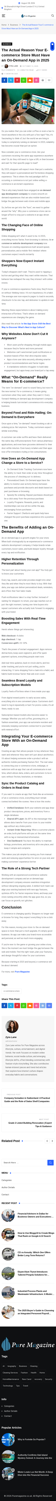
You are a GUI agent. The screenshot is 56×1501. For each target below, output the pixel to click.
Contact (5, 1194)
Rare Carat (26, 1379)
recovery (38, 1379)
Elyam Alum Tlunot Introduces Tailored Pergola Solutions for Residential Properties (33, 1275)
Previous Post (14, 1095)
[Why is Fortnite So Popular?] (8, 1439)
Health (33, 1373)
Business (14, 25)
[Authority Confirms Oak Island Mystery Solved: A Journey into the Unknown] (8, 1456)
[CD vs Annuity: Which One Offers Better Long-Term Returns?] (8, 1254)
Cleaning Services (10, 1373)
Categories (7, 1180)
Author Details (8, 1187)
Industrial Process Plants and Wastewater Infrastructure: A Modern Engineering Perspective (36, 1294)
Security (48, 1379)
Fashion (24, 1373)
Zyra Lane (13, 66)
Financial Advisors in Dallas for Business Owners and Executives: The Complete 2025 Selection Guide (35, 1217)
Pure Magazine (22, 971)
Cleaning (33, 1366)
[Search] (52, 15)
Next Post (44, 1119)
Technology (8, 1386)
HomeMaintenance (11, 1379)
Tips (18, 1386)
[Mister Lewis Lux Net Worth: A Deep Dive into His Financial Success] (8, 1473)
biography (12, 1366)
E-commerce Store (12, 991)
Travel (25, 1386)
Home (4, 25)
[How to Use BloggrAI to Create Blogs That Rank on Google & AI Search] (8, 1234)
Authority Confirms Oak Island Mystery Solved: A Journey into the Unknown (35, 1458)
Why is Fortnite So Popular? (31, 1439)
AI (4, 1366)
